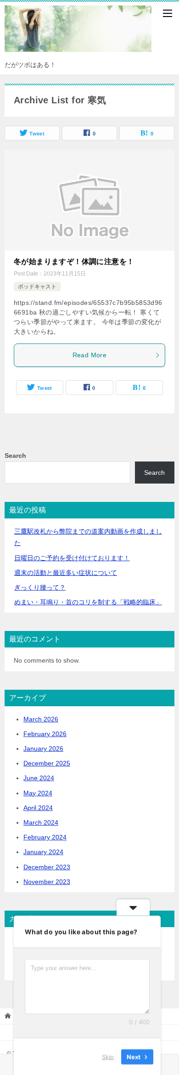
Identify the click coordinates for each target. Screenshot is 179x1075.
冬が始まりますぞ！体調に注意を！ (74, 261)
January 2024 (43, 851)
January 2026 (43, 748)
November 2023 (46, 881)
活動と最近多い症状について (65, 572)
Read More (90, 355)
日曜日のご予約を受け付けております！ (72, 558)
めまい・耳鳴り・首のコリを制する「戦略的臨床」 (88, 602)
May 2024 (37, 793)
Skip (108, 1056)
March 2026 (40, 719)
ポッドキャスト (37, 286)
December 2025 (46, 763)
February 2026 (45, 733)
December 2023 (46, 867)
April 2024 (38, 807)
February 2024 (45, 837)
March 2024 (40, 822)
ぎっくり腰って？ (40, 587)
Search (15, 455)
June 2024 (38, 778)
